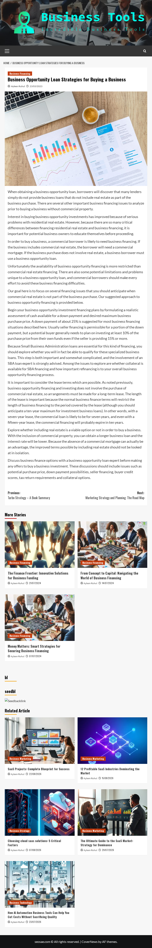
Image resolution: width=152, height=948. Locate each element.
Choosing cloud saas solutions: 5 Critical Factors (34, 843)
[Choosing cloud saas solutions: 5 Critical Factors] (40, 812)
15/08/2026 (107, 778)
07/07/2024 (35, 656)
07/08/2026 (35, 850)
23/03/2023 (36, 86)
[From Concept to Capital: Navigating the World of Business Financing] (112, 544)
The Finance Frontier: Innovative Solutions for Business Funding (38, 575)
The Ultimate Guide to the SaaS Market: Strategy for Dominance (107, 843)
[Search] (144, 51)
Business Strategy (19, 830)
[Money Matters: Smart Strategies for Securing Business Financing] (40, 617)
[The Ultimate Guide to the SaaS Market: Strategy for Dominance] (112, 812)
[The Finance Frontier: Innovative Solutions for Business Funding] (40, 544)
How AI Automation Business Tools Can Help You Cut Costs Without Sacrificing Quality (38, 914)
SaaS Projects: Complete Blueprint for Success (38, 769)
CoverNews (90, 941)
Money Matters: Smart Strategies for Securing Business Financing (34, 648)
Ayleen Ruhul (18, 86)
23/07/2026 (35, 921)
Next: (115, 495)
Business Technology (21, 902)
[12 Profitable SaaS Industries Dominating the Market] (112, 740)
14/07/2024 (108, 583)
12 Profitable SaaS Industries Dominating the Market (110, 771)
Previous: (29, 495)
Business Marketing (20, 758)
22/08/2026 (35, 774)
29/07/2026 (108, 850)
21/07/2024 (35, 583)
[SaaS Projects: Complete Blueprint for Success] (40, 740)
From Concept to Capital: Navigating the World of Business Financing (109, 575)
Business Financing (20, 73)
